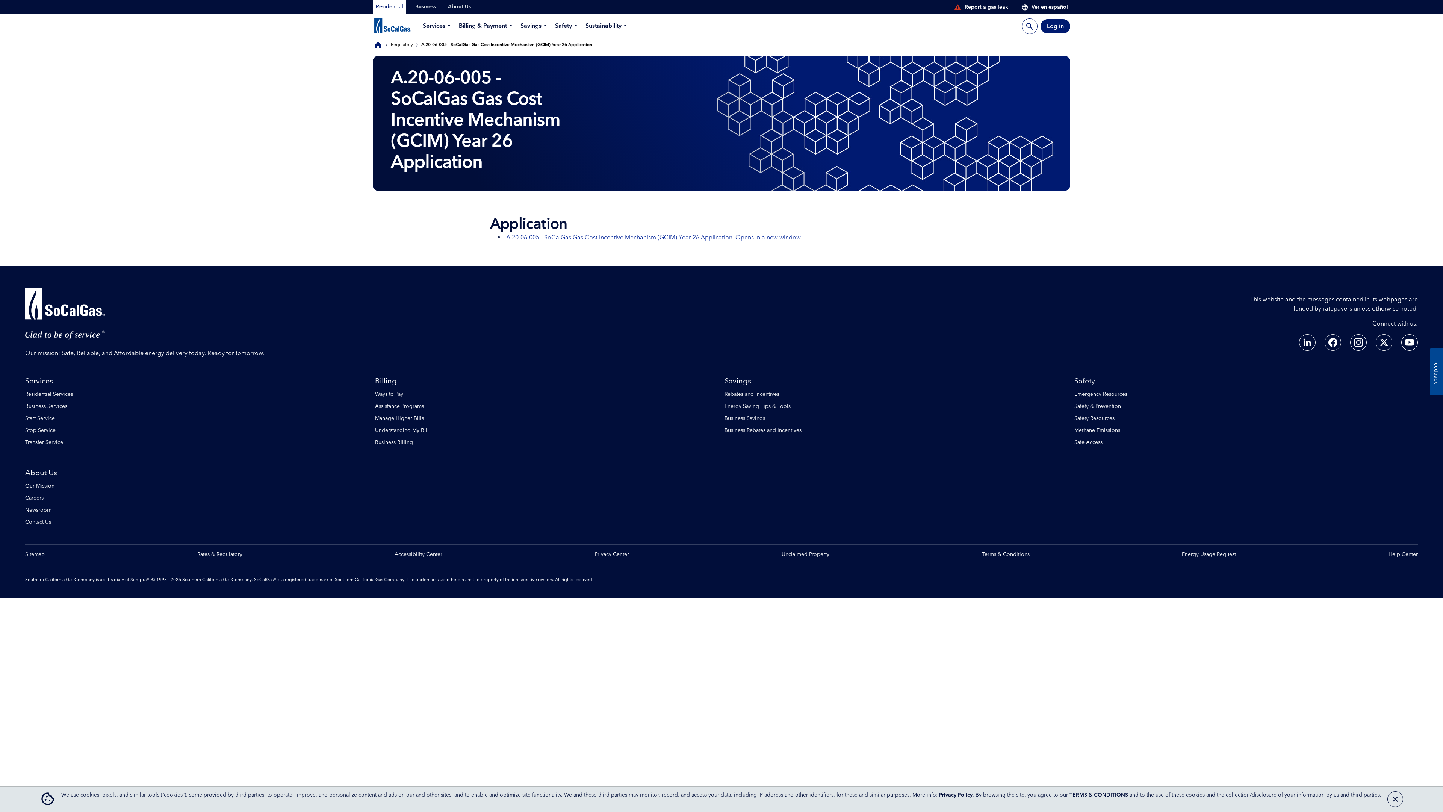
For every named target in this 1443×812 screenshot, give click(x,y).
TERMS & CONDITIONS (1098, 795)
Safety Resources (1094, 418)
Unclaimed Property (805, 555)
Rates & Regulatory (219, 555)
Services (39, 381)
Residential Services (49, 394)
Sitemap (35, 555)
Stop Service (40, 430)
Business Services (46, 406)
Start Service (40, 418)
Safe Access (1088, 442)
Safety (1084, 381)
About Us (41, 473)
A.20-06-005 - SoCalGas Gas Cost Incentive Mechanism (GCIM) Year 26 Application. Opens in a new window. (654, 237)
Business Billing (394, 442)
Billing (386, 381)
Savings (738, 381)
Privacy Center (612, 555)
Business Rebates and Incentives (763, 430)
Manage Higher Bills (399, 418)
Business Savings (745, 418)
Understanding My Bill (402, 430)
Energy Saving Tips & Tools (758, 406)
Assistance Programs (399, 406)
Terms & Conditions (1006, 555)
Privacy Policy (956, 795)
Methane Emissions (1097, 430)
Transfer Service (44, 442)
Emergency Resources (1100, 394)
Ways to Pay (389, 394)
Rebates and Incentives (752, 394)
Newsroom (38, 510)
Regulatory (402, 45)
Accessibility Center (418, 555)
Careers (34, 498)
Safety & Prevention (1097, 406)
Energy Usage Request (1209, 555)
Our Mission (39, 486)
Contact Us (38, 522)
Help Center (1403, 555)
